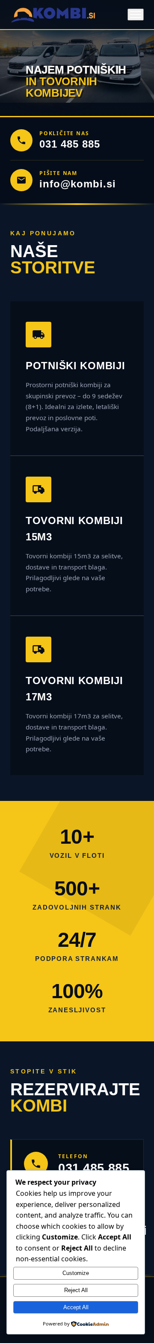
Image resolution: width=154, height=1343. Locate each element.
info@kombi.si (77, 184)
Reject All (76, 1290)
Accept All (76, 1307)
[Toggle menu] (135, 15)
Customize (75, 1273)
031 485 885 (69, 144)
